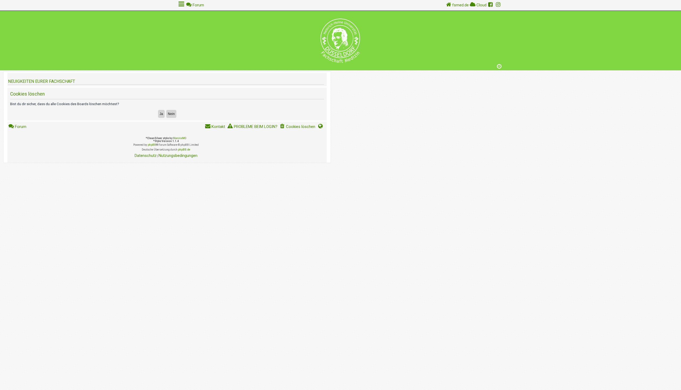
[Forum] (340, 39)
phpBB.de (184, 149)
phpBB (152, 144)
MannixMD (179, 138)
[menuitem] (297, 126)
